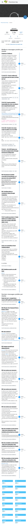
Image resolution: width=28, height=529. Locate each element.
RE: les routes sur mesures (9, 370)
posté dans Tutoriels (6, 265)
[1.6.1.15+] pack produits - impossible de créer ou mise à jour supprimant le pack (10, 104)
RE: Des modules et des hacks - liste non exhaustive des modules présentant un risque (10, 430)
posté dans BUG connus (7, 97)
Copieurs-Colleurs (7, 53)
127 (21, 32)
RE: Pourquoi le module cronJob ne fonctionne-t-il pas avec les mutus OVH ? (9, 176)
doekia (22, 63)
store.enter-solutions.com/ (16, 44)
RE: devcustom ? (6, 331)
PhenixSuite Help (13, 2)
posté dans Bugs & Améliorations (9, 328)
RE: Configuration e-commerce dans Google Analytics (8, 193)
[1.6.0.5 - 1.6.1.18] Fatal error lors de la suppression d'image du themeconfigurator (10, 150)
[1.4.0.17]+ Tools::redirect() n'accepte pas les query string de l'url (10, 77)
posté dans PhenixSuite (7, 342)
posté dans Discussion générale (9, 72)
